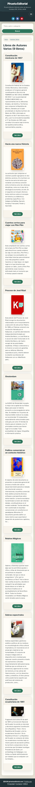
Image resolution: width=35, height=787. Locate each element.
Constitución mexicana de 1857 (13, 56)
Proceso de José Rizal (15, 290)
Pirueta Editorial (17, 3)
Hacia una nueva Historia (17, 144)
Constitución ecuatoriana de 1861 (14, 700)
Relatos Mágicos (13, 538)
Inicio (6, 39)
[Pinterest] (22, 18)
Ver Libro (17, 135)
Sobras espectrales (14, 615)
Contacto (19, 784)
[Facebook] (17, 18)
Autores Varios (14, 39)
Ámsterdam (10, 376)
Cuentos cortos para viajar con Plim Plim (15, 224)
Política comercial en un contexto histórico (15, 451)
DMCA (25, 784)
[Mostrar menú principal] (31, 14)
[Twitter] (13, 18)
